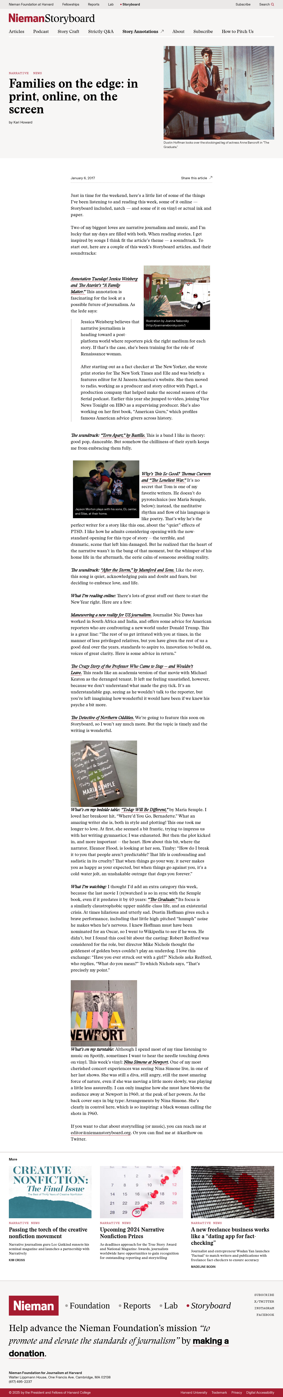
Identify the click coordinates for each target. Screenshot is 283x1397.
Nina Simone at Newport (146, 1062)
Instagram (264, 1307)
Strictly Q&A (101, 32)
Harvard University (194, 1393)
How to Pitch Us (238, 32)
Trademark (219, 1393)
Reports (93, 4)
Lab (111, 4)
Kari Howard (22, 122)
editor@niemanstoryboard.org (101, 1133)
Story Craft (68, 32)
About (178, 32)
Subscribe (243, 4)
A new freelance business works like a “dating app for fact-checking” (230, 1237)
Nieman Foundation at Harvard (31, 4)
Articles (16, 32)
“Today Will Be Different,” (144, 810)
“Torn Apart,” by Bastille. (123, 435)
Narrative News (25, 73)
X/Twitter (264, 1301)
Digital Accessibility (260, 1393)
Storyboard (131, 4)
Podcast (41, 32)
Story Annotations (140, 32)
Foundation (90, 1305)
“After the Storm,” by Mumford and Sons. (138, 570)
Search (264, 4)
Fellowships (70, 4)
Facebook (265, 1314)
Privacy (236, 1393)
